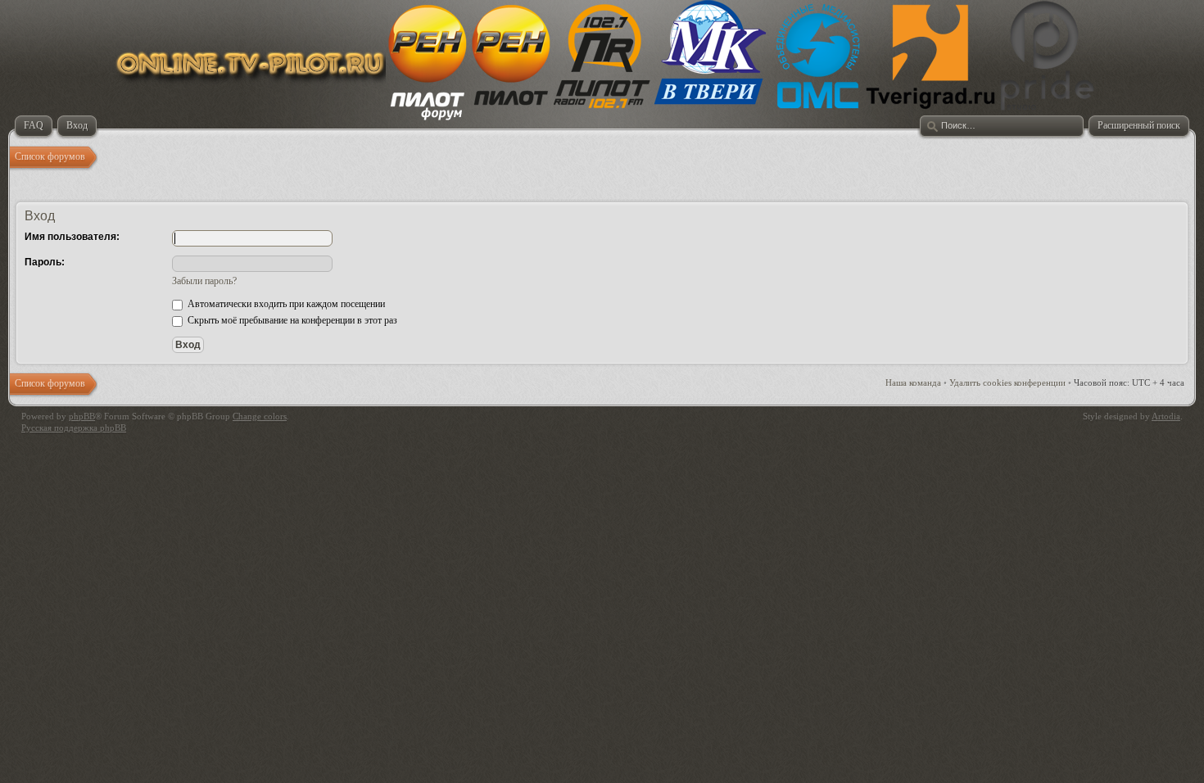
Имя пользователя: (72, 236)
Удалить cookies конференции (1007, 382)
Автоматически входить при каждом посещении (285, 304)
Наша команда (913, 382)
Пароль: (45, 262)
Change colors (260, 416)
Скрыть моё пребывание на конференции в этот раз (291, 320)
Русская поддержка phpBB (73, 427)
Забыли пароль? (204, 281)
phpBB (82, 416)
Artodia (1166, 416)
